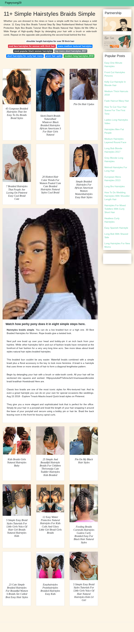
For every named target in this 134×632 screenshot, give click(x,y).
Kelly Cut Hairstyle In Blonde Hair (115, 83)
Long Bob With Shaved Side (116, 236)
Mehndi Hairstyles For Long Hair (115, 169)
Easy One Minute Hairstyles (113, 64)
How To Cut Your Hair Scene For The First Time (115, 110)
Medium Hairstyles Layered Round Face (115, 141)
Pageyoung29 (13, 2)
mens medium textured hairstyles (75, 46)
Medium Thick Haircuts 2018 (116, 93)
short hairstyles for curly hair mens (25, 56)
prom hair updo (54, 56)
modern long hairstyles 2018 (79, 56)
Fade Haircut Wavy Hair (116, 100)
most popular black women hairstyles (33, 51)
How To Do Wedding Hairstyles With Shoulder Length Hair (117, 196)
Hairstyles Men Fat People (114, 131)
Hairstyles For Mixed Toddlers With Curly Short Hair (115, 209)
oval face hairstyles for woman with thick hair (32, 46)
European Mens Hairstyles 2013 (112, 179)
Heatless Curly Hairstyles (111, 220)
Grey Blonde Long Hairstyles (113, 160)
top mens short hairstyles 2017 (70, 51)
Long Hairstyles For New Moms (117, 245)
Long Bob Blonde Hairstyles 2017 (113, 150)
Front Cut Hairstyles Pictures (114, 74)
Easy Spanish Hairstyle (116, 228)
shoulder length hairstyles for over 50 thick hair (50, 41)
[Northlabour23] (117, 23)
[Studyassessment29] (117, 41)
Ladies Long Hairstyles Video (116, 121)
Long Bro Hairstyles (114, 186)
